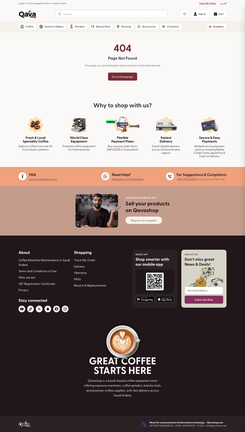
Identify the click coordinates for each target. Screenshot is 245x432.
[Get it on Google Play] (145, 299)
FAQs (77, 279)
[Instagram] (65, 309)
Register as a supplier (144, 220)
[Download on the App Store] (165, 299)
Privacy (23, 290)
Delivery (79, 266)
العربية (223, 3)
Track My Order (207, 3)
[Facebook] (56, 309)
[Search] (59, 14)
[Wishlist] (185, 14)
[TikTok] (30, 309)
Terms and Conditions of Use (37, 271)
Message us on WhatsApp (128, 179)
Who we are (26, 277)
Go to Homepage (122, 76)
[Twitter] (39, 309)
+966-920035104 (186, 179)
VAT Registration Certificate (36, 284)
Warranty (80, 273)
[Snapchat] (47, 309)
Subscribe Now (204, 299)
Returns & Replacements (90, 285)
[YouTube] (21, 309)
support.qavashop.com (43, 179)
